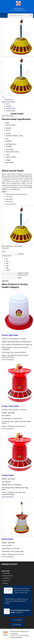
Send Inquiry (8, 100)
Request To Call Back (8, 102)
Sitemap (5, 583)
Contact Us (6, 581)
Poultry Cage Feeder (10, 335)
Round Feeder (7, 539)
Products (9, 106)
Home (8, 104)
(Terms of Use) (14, 633)
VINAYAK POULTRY (19, 9)
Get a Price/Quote (8, 116)
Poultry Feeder (11, 108)
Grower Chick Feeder (10, 406)
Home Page (6, 573)
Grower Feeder (8, 475)
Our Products (7, 578)
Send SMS (18, 624)
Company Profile (7, 576)
